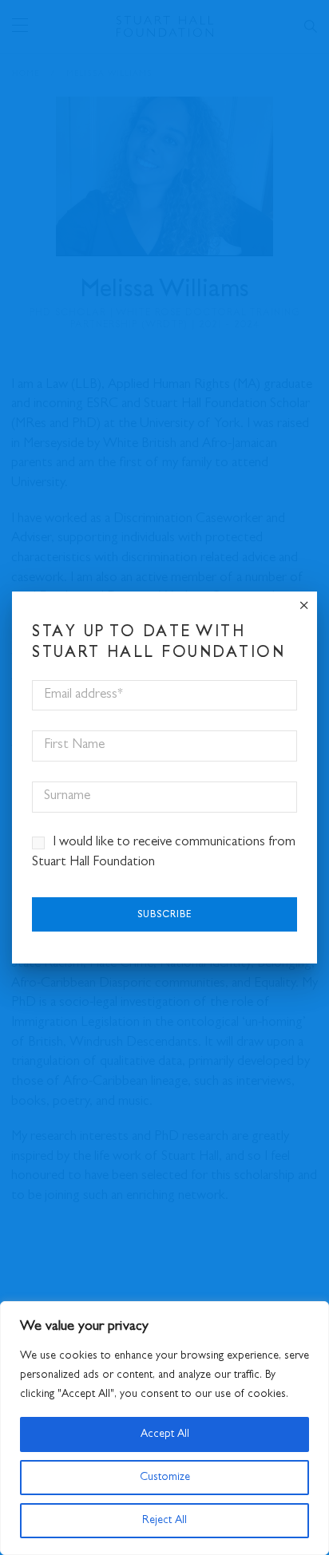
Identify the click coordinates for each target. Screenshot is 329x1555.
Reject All (164, 1520)
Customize (165, 1477)
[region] (164, 1428)
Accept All (165, 1434)
